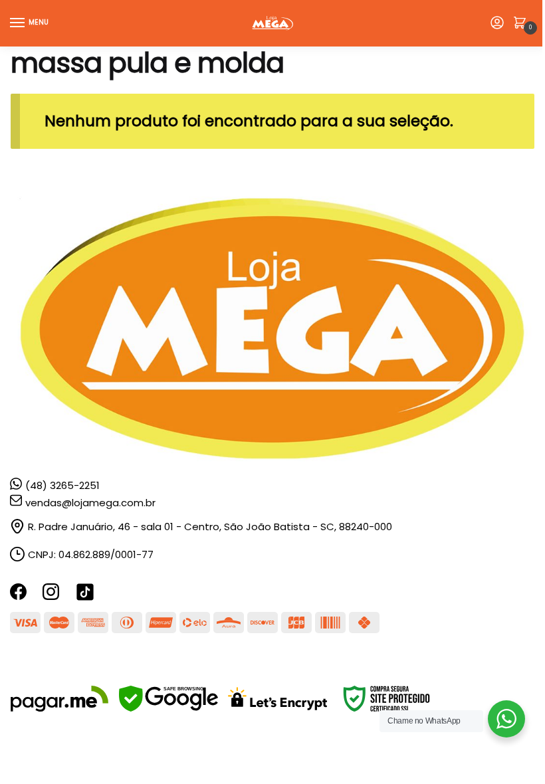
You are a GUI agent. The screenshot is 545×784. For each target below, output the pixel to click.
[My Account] (497, 24)
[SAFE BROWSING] (168, 708)
